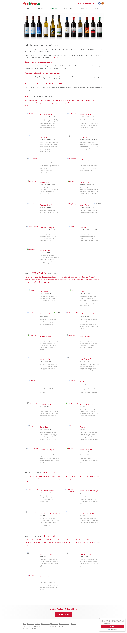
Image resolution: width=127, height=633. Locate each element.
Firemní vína (83, 8)
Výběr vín (37, 624)
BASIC (27, 273)
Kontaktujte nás (63, 614)
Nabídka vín (53, 8)
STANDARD (38, 97)
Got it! (112, 626)
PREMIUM (49, 97)
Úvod (27, 8)
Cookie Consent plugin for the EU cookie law (112, 629)
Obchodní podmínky (64, 624)
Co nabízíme (39, 8)
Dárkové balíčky (68, 8)
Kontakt (96, 8)
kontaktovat (54, 57)
